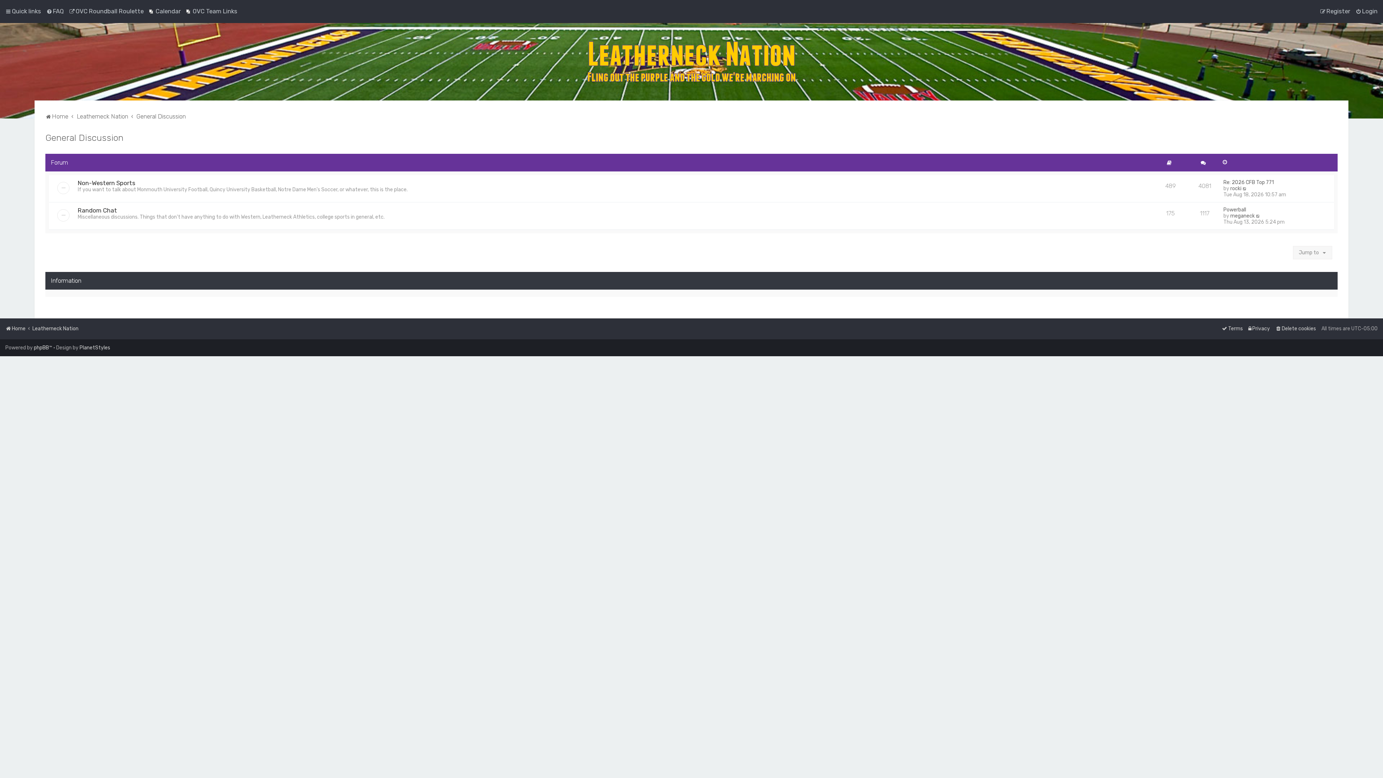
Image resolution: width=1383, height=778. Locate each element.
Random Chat (97, 210)
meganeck (1242, 216)
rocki (1235, 188)
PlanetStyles (95, 348)
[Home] (691, 61)
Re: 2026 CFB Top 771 (1248, 182)
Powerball (1234, 210)
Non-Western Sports (106, 183)
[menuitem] (55, 11)
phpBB (41, 348)
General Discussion (84, 137)
